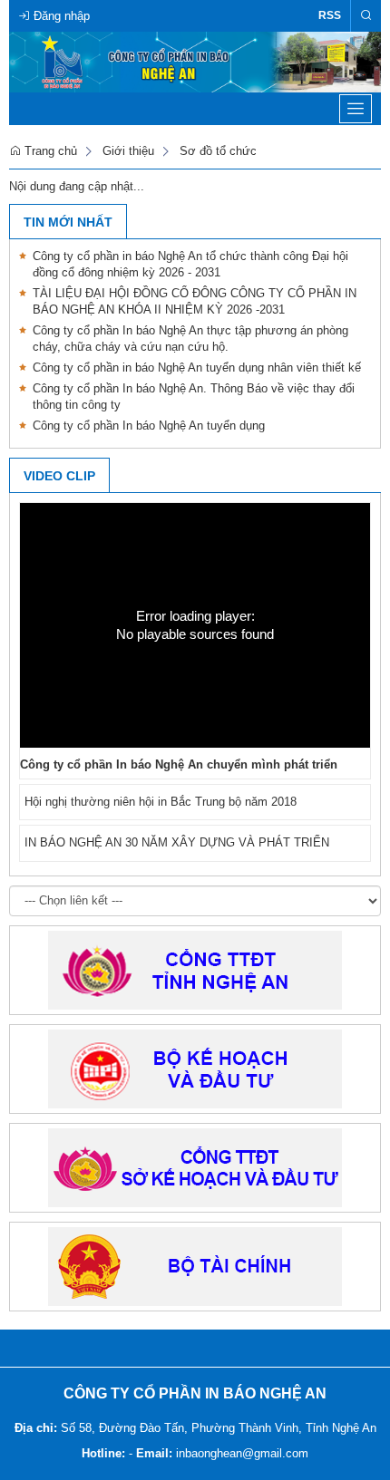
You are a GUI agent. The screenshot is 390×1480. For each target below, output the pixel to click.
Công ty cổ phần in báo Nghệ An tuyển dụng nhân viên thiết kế (197, 367)
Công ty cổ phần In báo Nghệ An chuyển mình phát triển (178, 764)
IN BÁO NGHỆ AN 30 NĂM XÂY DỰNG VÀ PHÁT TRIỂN (176, 842)
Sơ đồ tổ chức (218, 151)
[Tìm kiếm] (366, 16)
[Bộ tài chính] (195, 1265)
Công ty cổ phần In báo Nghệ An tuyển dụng (149, 425)
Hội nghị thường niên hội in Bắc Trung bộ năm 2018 (160, 801)
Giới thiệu (128, 151)
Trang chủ (49, 151)
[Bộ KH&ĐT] (195, 1068)
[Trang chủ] (195, 61)
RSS (329, 15)
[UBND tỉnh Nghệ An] (195, 969)
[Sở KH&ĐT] (195, 1167)
